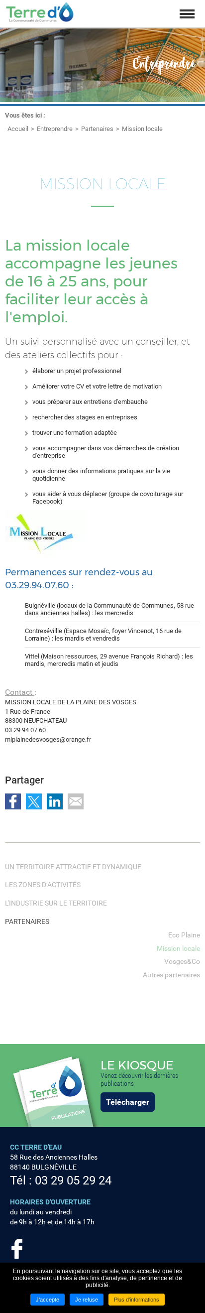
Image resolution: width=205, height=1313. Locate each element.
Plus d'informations (136, 1300)
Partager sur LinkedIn (55, 801)
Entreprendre (55, 128)
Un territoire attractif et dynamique (73, 867)
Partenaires (97, 128)
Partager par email (76, 801)
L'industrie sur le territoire (56, 903)
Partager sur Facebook (13, 801)
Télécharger (127, 1102)
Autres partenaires (171, 975)
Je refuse (86, 1300)
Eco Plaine (184, 935)
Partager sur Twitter (34, 801)
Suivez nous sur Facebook (17, 1249)
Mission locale (142, 128)
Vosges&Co (182, 961)
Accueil (17, 128)
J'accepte (47, 1300)
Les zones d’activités (43, 885)
